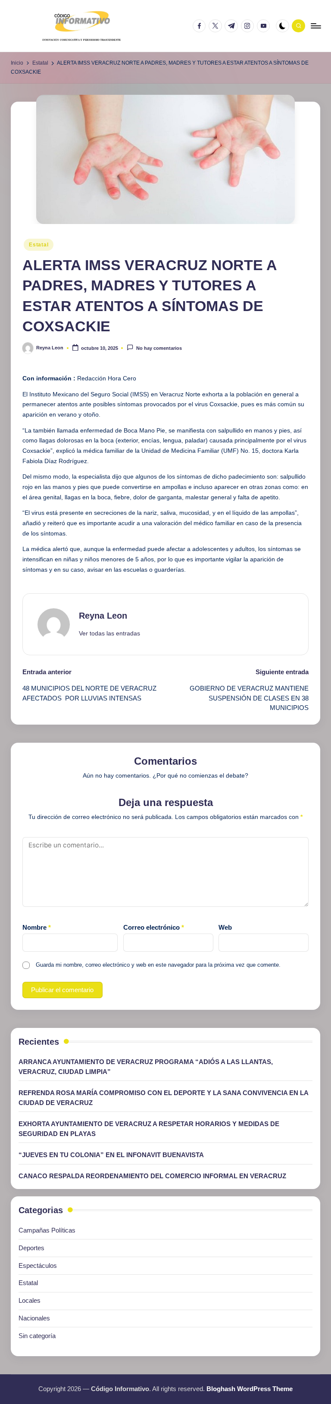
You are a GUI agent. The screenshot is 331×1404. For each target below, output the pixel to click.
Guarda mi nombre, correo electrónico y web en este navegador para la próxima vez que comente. (158, 965)
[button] (109, 633)
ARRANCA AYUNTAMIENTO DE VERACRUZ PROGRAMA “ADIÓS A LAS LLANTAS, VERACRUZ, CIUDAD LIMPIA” (146, 1066)
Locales (30, 1300)
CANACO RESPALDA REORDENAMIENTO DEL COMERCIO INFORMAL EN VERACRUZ (152, 1176)
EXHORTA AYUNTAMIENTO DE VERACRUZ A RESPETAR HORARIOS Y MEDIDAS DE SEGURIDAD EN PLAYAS (149, 1128)
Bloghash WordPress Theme (249, 1388)
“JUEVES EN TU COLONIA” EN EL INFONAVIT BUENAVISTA (111, 1154)
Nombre (36, 927)
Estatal (38, 245)
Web (225, 927)
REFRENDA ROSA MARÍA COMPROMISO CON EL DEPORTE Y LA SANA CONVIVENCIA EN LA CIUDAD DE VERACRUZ (163, 1097)
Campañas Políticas (47, 1230)
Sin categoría (37, 1335)
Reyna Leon (103, 615)
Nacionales (34, 1318)
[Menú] (315, 25)
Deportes (31, 1247)
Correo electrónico (153, 927)
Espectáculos (38, 1265)
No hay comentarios (158, 348)
